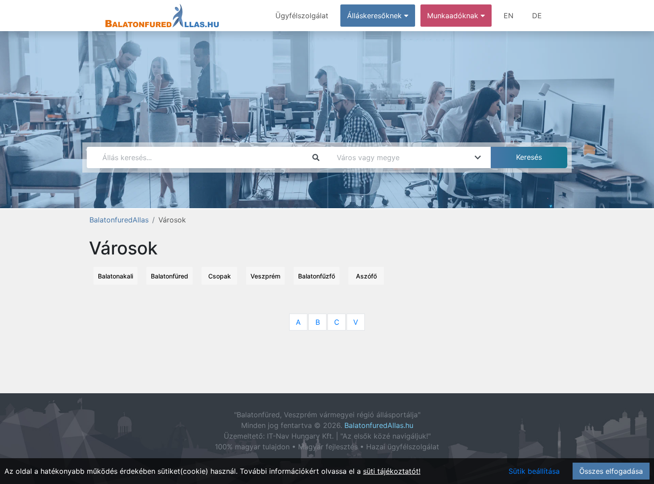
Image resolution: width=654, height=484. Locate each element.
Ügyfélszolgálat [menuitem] (301, 15)
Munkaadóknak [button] (453, 15)
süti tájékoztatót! (391, 471)
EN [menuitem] (508, 15)
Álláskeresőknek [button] (375, 15)
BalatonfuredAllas (119, 219)
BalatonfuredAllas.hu (378, 425)
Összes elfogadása (611, 471)
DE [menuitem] (537, 15)
